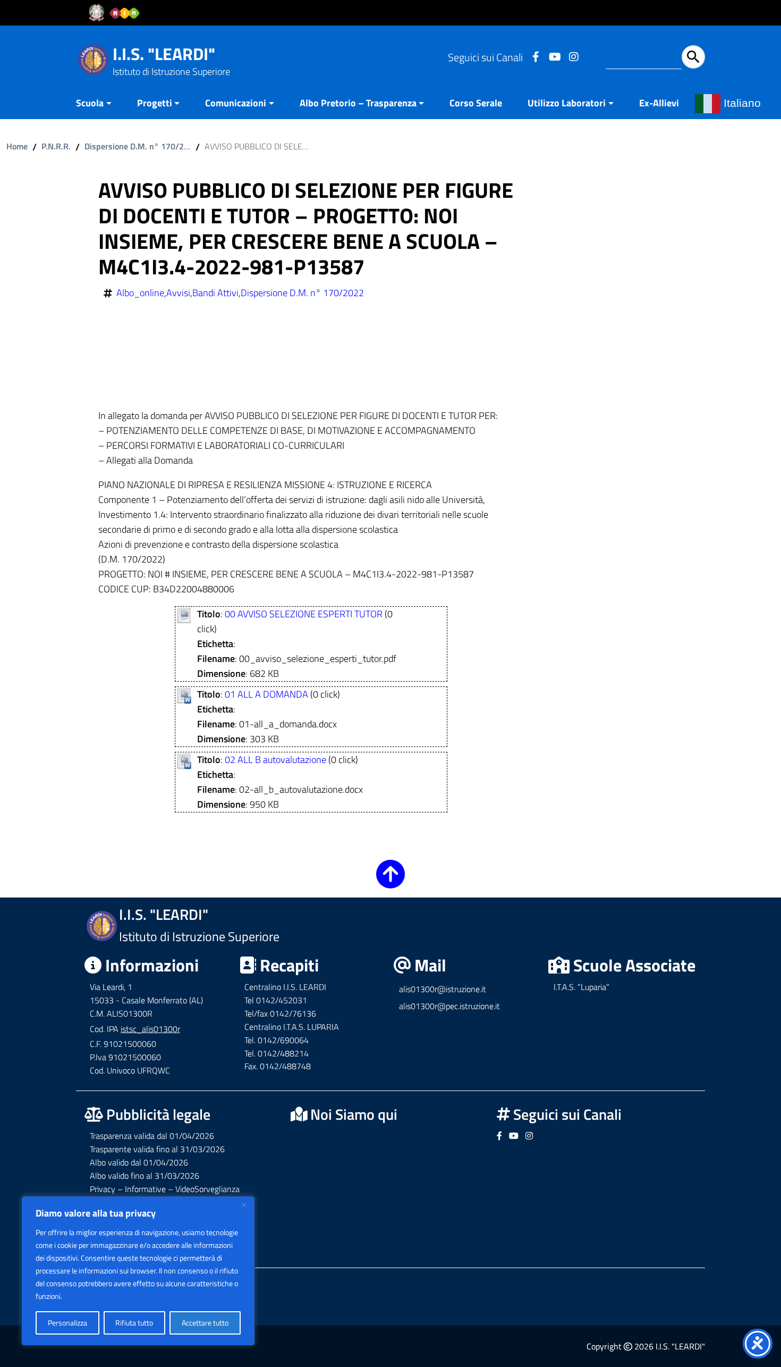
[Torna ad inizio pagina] (390, 881)
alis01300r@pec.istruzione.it (449, 1006)
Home (17, 146)
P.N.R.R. (56, 146)
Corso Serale (475, 103)
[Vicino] (243, 1204)
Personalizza (67, 1322)
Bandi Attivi (215, 293)
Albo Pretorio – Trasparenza (358, 103)
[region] (138, 1271)
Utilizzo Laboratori (567, 103)
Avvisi (178, 293)
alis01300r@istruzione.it (442, 989)
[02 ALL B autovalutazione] (184, 759)
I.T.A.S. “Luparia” (581, 986)
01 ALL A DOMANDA (266, 694)
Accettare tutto (205, 1322)
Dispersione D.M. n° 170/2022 (141, 146)
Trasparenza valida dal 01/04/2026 (152, 1135)
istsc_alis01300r (150, 1028)
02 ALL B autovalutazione (275, 759)
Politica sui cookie (91, 1296)
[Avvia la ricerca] (693, 57)
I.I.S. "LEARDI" (164, 53)
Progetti (154, 103)
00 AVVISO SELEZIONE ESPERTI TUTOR (304, 614)
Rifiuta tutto (134, 1322)
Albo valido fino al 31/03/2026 (144, 1175)
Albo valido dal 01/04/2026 (139, 1162)
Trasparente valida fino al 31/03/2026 (157, 1149)
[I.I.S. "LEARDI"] (93, 59)
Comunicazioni (235, 103)
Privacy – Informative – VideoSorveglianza (165, 1189)
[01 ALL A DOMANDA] (184, 694)
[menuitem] (100, 104)
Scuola (90, 103)
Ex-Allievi (659, 103)
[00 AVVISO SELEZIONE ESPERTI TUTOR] (184, 614)
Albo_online (140, 293)
